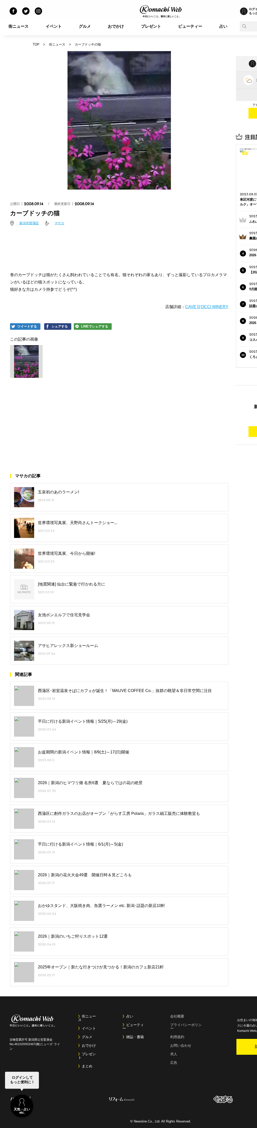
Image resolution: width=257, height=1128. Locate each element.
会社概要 (177, 1016)
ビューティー (190, 26)
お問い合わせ (180, 1045)
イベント (54, 26)
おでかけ (116, 26)
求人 (173, 1054)
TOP (36, 44)
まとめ (87, 1066)
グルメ (85, 26)
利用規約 (177, 1037)
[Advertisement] (119, 249)
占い (223, 26)
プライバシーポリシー (186, 1026)
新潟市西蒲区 (29, 223)
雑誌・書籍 (135, 1037)
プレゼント (151, 26)
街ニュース (19, 26)
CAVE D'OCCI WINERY (206, 307)
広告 (173, 1063)
